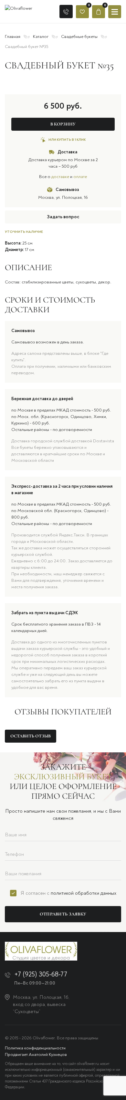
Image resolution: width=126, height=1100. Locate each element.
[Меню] (114, 11)
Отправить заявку (63, 914)
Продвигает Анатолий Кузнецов (36, 1054)
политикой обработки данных (83, 893)
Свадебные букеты (79, 36)
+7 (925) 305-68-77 (40, 974)
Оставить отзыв (30, 736)
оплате (80, 176)
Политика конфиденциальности (35, 1048)
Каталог (40, 36)
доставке (60, 176)
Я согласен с (68, 893)
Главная (12, 36)
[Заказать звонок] (66, 11)
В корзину (63, 124)
